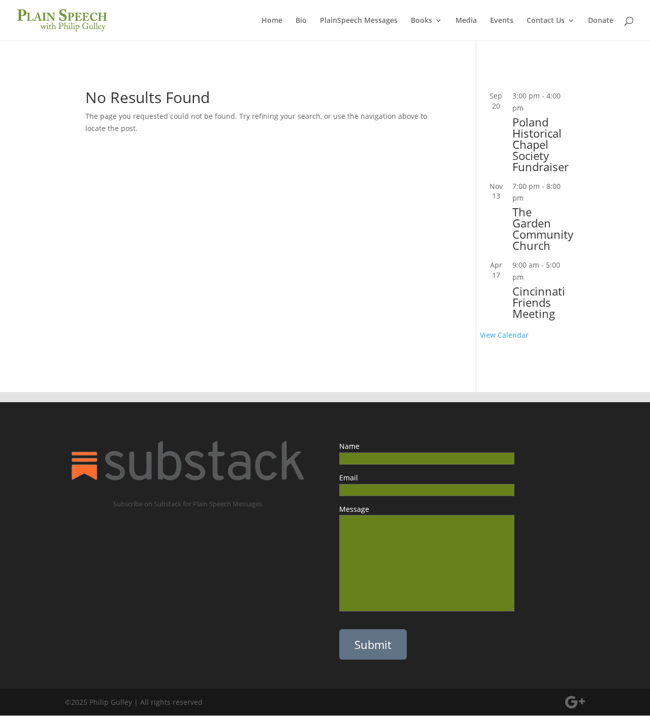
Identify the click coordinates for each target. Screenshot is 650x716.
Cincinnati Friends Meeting (538, 302)
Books (421, 21)
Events (501, 21)
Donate (600, 21)
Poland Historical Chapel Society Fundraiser (540, 144)
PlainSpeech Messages (359, 21)
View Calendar (504, 335)
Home (272, 21)
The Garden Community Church (542, 228)
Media (466, 21)
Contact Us (546, 21)
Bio (301, 21)
